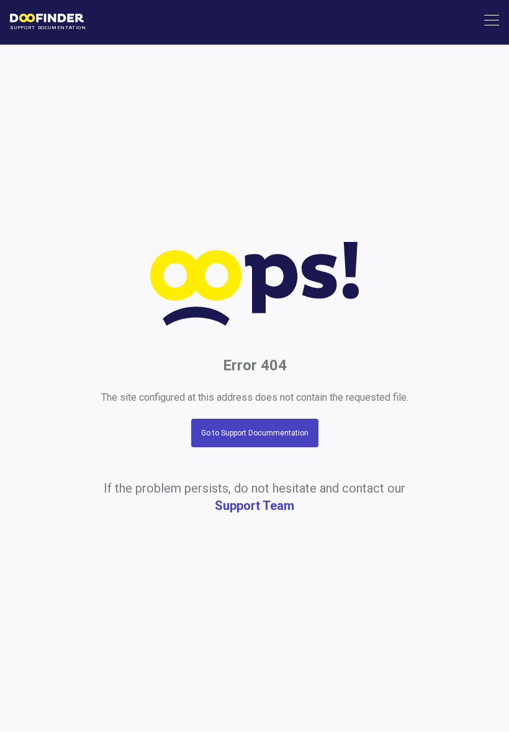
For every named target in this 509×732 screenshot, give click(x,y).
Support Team (254, 505)
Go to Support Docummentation (255, 433)
